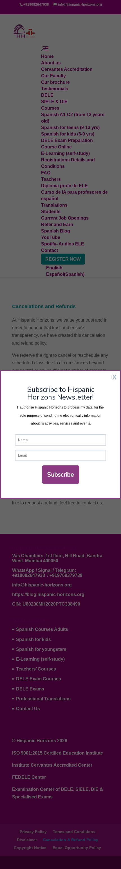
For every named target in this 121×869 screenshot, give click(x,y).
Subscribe (60, 474)
